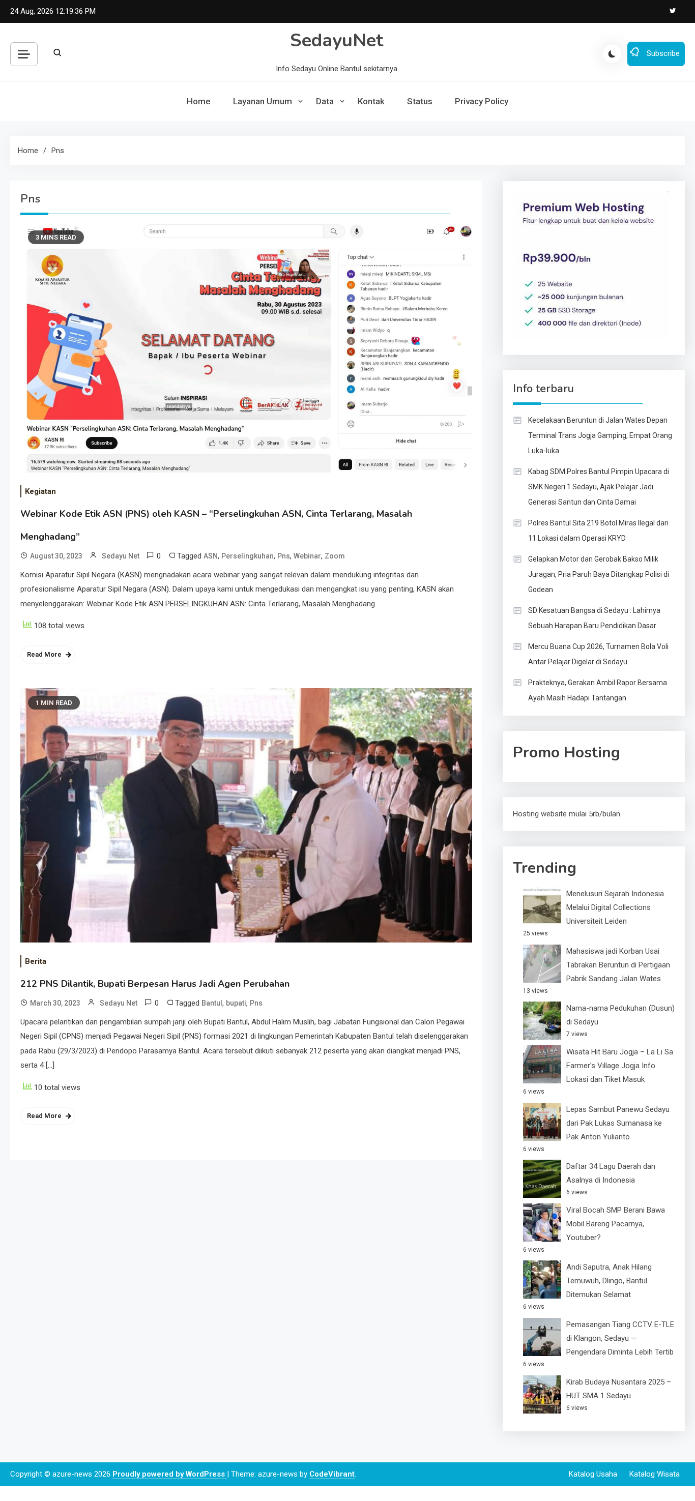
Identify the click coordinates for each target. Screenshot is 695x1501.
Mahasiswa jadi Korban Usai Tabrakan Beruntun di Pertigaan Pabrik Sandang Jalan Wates (618, 965)
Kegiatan (40, 491)
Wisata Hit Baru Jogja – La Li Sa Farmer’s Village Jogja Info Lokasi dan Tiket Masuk (619, 1065)
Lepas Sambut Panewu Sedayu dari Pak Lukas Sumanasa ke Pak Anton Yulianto (618, 1123)
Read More (44, 654)
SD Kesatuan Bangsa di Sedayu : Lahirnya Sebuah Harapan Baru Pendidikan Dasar (594, 618)
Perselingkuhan (247, 556)
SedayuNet (336, 40)
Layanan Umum (262, 101)
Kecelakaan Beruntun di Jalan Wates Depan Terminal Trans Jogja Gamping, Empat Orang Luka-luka (600, 435)
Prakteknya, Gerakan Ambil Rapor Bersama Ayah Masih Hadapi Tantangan (597, 690)
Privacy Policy (481, 101)
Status (419, 101)
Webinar (307, 556)
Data (325, 101)
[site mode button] (612, 54)
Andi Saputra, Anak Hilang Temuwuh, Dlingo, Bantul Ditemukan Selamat (609, 1280)
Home (199, 101)
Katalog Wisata (654, 1474)
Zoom (335, 556)
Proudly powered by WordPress (169, 1474)
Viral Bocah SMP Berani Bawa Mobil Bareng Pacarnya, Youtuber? (615, 1223)
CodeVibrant (332, 1474)
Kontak (371, 101)
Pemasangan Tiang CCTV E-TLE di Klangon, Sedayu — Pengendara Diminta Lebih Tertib (620, 1338)
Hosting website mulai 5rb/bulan (566, 813)
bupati (236, 1003)
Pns (283, 556)
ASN (211, 556)
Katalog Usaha (593, 1474)
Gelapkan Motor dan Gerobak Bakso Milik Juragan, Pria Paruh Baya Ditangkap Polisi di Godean (598, 574)
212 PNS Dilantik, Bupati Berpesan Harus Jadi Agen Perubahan (154, 984)
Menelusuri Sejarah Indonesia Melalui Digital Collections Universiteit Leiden (615, 907)
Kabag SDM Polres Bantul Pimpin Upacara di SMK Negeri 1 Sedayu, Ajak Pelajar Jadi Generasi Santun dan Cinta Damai (598, 486)
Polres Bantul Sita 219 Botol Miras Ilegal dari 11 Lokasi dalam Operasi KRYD (598, 530)
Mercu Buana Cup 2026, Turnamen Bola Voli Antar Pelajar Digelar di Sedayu (598, 654)
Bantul (211, 1003)
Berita (35, 961)
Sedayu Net (120, 556)
